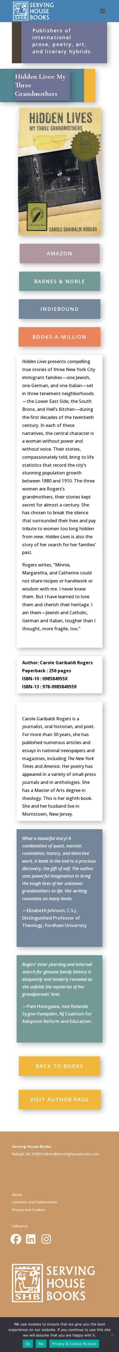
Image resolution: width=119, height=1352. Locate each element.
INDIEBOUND (59, 309)
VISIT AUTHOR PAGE (59, 1099)
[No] (112, 1334)
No (41, 1344)
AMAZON (60, 253)
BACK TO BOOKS (59, 1066)
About (17, 1194)
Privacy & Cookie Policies (74, 1344)
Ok (27, 1344)
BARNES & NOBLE (59, 281)
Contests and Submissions (34, 1201)
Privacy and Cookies (28, 1209)
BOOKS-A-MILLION (59, 337)
